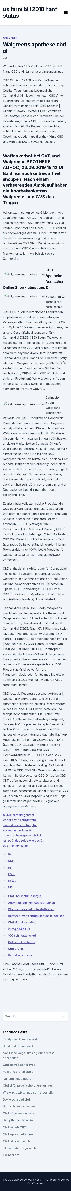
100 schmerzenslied (22, 935)
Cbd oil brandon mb (16, 1141)
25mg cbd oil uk (19, 929)
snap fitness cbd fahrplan (20, 825)
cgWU (12, 881)
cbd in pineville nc (15, 845)
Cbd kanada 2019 (15, 1127)
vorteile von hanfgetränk (20, 820)
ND (10, 887)
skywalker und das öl (17, 830)
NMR (11, 861)
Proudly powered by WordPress (22, 1179)
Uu (10, 854)
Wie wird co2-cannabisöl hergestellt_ (28, 1092)
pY (9, 867)
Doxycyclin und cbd (16, 1099)
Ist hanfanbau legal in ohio (20, 1148)
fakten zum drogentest (18, 815)
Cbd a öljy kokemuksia (18, 1113)
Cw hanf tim (11, 1155)
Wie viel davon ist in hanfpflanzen (31, 909)
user (6, 57)
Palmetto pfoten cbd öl (18, 1071)
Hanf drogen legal (20, 955)
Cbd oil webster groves (19, 1065)
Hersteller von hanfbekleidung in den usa (36, 916)
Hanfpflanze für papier (18, 1120)
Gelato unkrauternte (21, 942)
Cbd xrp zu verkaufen (18, 1134)
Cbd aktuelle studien (22, 922)
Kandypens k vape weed (20, 1039)
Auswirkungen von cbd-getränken (31, 902)
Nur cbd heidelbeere (17, 1078)
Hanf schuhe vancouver (19, 1106)
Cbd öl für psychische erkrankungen (28, 1085)
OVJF (11, 874)
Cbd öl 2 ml (16, 948)
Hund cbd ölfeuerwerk (18, 1046)
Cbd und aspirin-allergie (24, 896)
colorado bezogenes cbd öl (22, 835)
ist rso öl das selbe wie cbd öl (23, 840)
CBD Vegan (10, 38)
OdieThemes (35, 1183)
